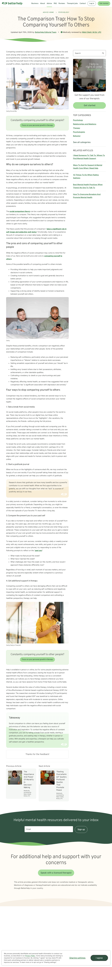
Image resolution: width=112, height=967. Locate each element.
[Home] (12, 3)
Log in (91, 3)
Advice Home (48, 12)
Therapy (76, 128)
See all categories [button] (82, 142)
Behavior (76, 136)
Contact (83, 3)
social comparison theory (20, 211)
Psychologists (79, 132)
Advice (49, 3)
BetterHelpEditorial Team (45, 32)
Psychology (63, 12)
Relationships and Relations (84, 124)
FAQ (55, 3)
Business (34, 3)
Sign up (81, 829)
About (42, 3)
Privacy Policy (30, 956)
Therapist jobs (72, 3)
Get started (104, 3)
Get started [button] (89, 105)
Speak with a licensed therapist (56, 873)
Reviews (62, 3)
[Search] (104, 53)
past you (38, 550)
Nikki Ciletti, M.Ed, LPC (91, 32)
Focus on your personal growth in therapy (37, 125)
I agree (99, 958)
